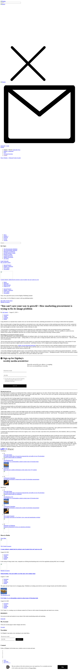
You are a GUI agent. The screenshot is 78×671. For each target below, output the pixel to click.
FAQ (5, 152)
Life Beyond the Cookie (9, 253)
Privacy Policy (7, 663)
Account (3, 627)
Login (7, 145)
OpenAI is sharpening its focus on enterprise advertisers (17, 527)
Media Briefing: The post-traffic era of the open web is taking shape (18, 573)
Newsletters (6, 269)
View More (3, 538)
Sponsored (6, 468)
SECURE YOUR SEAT (6, 300)
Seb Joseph (5, 312)
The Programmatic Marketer (10, 250)
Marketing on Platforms (9, 251)
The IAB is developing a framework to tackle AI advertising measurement (21, 479)
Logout (5, 155)
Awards (19, 157)
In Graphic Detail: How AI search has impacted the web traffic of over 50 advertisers (24, 456)
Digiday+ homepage (8, 151)
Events (15, 157)
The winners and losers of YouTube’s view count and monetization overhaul (22, 517)
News (2, 157)
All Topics (6, 258)
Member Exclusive (5, 302)
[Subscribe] (39, 144)
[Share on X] (4, 449)
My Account (4, 262)
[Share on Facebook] (3, 449)
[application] (39, 667)
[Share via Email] (6, 449)
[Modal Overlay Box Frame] (39, 372)
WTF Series (6, 267)
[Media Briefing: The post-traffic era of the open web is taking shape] (4, 569)
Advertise (6, 661)
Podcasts (11, 157)
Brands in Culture (8, 254)
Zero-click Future (8, 454)
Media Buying (7, 285)
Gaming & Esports (8, 255)
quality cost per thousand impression (27, 345)
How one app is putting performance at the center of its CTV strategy (20, 469)
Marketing (6, 283)
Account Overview (8, 154)
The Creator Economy (9, 516)
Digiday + (6, 157)
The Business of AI (8, 460)
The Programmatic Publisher (10, 249)
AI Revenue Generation (9, 478)
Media (5, 282)
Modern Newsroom (8, 257)
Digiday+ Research (8, 266)
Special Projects (7, 265)
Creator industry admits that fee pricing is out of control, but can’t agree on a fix (20, 279)
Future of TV (7, 286)
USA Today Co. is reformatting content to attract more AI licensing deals (21, 461)
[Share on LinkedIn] (1, 449)
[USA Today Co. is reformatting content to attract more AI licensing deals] (4, 593)
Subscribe (3, 145)
